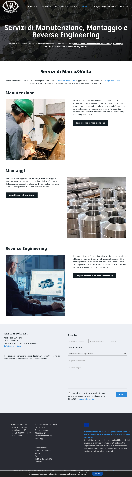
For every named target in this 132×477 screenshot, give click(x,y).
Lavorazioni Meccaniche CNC (47, 424)
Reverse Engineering (43, 435)
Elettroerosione (41, 430)
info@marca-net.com (13, 346)
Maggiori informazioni (86, 399)
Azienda (38, 456)
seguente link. (108, 451)
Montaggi (39, 438)
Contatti (38, 461)
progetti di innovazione (114, 80)
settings (83, 475)
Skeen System (41, 447)
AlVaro (37, 453)
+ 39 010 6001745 (21, 433)
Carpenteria (40, 427)
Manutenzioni (41, 433)
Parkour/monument (43, 450)
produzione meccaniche (65, 80)
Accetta (97, 474)
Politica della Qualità (43, 459)
